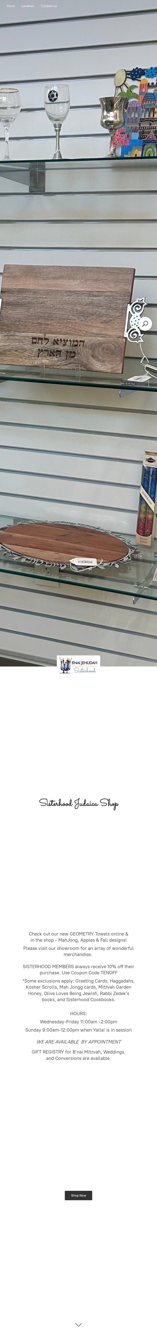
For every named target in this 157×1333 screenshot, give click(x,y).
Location (28, 6)
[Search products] (145, 324)
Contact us (49, 6)
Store (11, 6)
